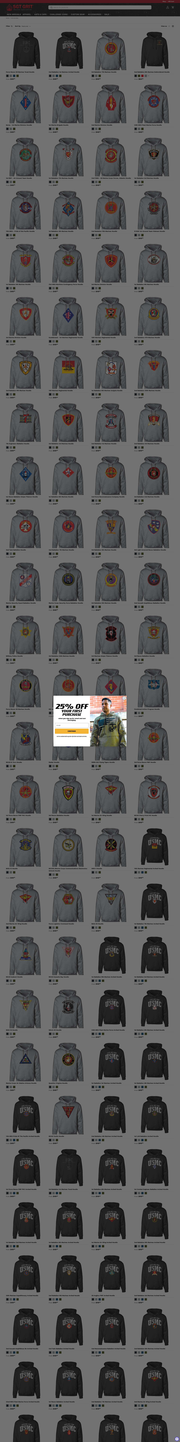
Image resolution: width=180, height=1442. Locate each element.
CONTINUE (72, 731)
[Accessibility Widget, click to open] (177, 1439)
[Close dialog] (124, 698)
